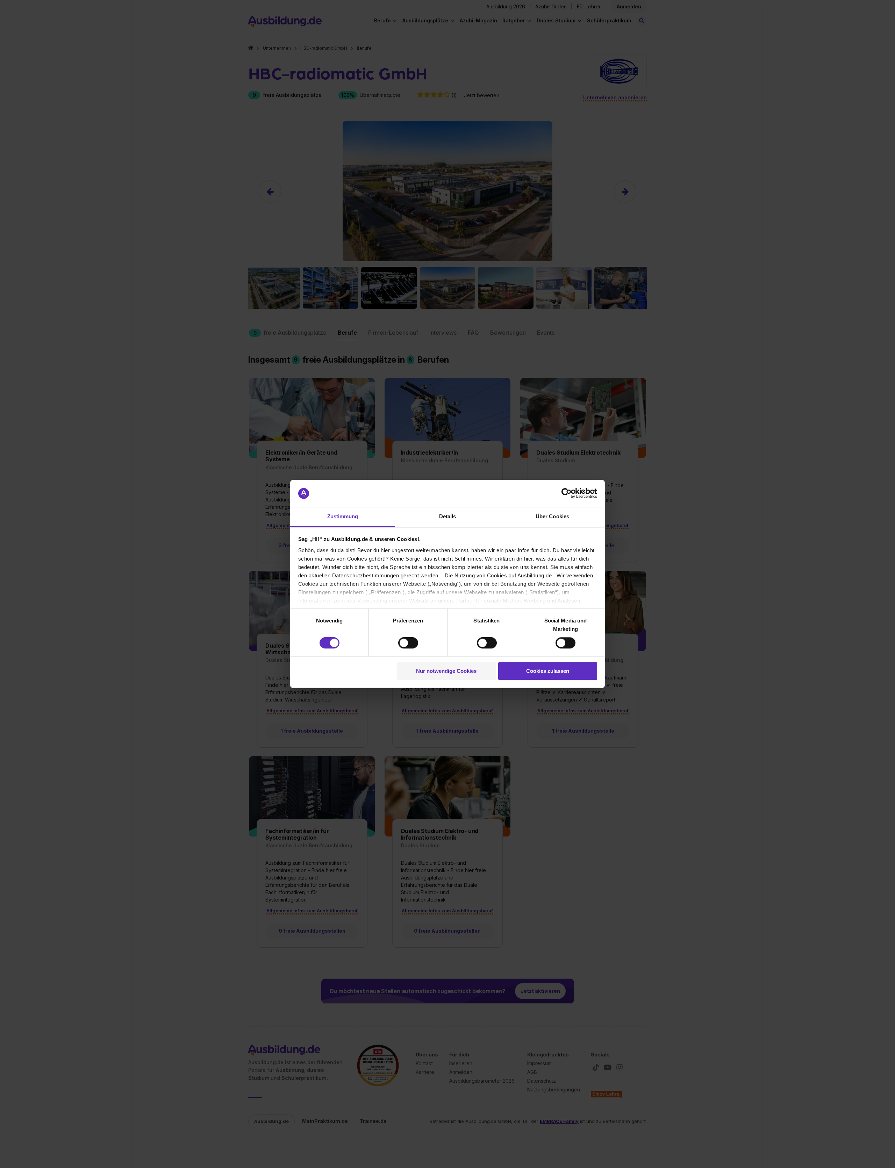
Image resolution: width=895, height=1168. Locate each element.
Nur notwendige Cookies (446, 671)
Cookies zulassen (547, 671)
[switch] (408, 643)
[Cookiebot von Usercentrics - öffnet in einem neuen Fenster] (566, 493)
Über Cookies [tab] (552, 516)
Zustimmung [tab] (342, 516)
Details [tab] (447, 516)
